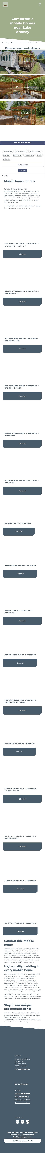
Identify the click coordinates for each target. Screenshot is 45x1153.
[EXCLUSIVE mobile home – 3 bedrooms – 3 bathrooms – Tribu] (22, 369)
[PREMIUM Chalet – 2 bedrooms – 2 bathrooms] (22, 594)
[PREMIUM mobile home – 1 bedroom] (19, 729)
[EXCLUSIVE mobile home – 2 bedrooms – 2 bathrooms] (22, 464)
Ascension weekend (22, 1100)
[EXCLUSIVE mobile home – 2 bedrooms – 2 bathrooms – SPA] (22, 321)
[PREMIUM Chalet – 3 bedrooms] (19, 508)
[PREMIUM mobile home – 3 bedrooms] (20, 550)
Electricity (6, 159)
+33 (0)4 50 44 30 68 (22, 1069)
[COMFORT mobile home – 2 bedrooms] (20, 907)
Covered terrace (35, 151)
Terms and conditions (28, 1132)
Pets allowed (7, 151)
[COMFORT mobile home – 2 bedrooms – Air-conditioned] (22, 819)
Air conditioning (20, 151)
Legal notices (12, 1132)
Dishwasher (17, 155)
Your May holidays (22, 1097)
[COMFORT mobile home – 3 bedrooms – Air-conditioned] (22, 772)
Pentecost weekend (22, 1103)
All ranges (22, 170)
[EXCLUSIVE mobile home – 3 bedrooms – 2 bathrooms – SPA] (22, 274)
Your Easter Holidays (22, 1094)
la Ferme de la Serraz (12, 191)
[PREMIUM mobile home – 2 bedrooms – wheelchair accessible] (22, 683)
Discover (22, 254)
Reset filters (5, 176)
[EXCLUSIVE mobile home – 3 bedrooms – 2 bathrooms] (22, 416)
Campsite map (28, 1135)
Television (6, 155)
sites (39, 206)
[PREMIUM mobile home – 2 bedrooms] (20, 639)
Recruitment (15, 1135)
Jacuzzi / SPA (29, 155)
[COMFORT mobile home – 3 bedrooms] (20, 865)
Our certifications (21, 1084)
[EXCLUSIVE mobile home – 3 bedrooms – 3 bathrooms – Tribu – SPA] (22, 227)
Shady (39, 155)
